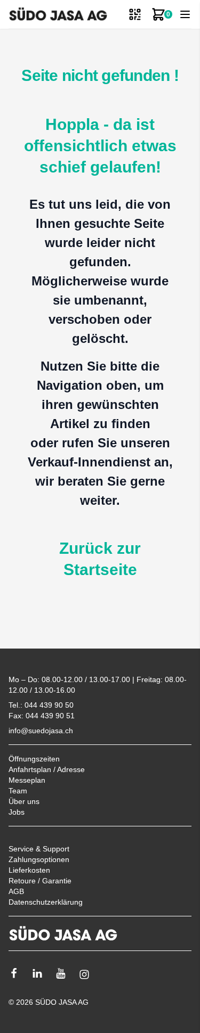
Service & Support (39, 849)
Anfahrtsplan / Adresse (47, 769)
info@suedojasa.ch (41, 730)
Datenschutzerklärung (46, 902)
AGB (16, 891)
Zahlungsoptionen (39, 859)
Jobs (17, 812)
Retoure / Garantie (40, 880)
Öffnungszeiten (34, 759)
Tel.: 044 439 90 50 (41, 705)
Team (18, 790)
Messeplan (27, 780)
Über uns (24, 801)
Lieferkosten (29, 870)
